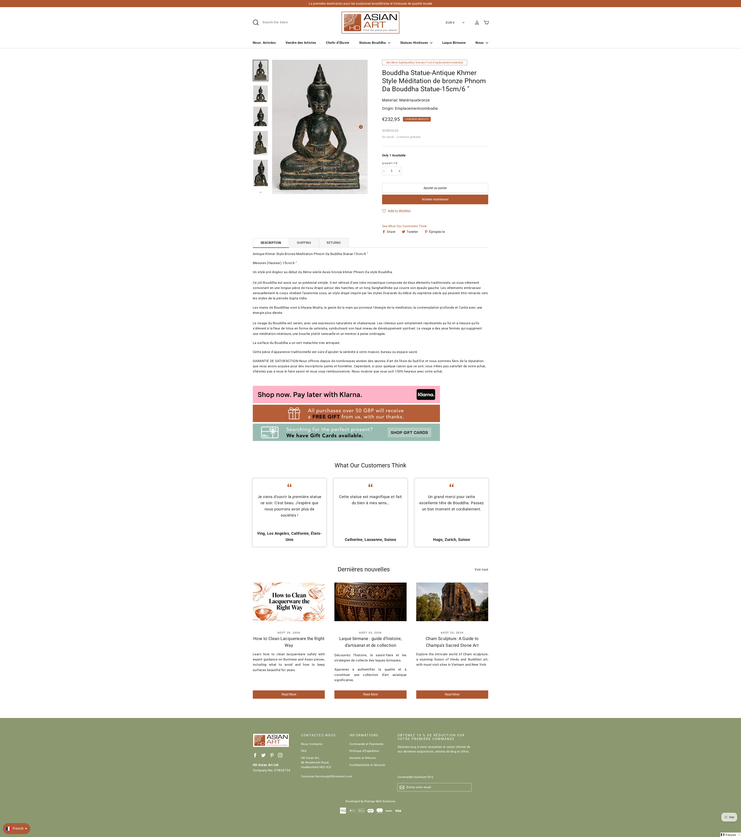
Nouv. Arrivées (264, 43)
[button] (396, 211)
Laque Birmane (454, 43)
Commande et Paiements (366, 744)
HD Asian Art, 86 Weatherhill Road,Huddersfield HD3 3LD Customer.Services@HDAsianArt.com (322, 767)
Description (271, 243)
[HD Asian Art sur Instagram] (280, 755)
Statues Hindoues (414, 43)
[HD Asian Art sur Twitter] (263, 755)
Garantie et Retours (362, 758)
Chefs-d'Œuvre (337, 43)
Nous (479, 43)
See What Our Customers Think (404, 226)
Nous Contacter (312, 744)
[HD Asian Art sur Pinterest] (272, 755)
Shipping (304, 243)
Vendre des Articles (301, 43)
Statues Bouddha (372, 43)
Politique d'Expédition (364, 751)
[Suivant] (361, 127)
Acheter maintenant (435, 199)
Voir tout (481, 569)
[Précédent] (279, 127)
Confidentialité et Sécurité (367, 765)
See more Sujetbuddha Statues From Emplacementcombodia (424, 62)
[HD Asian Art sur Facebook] (255, 755)
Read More (289, 694)
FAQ (303, 751)
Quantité (390, 163)
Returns (334, 243)
